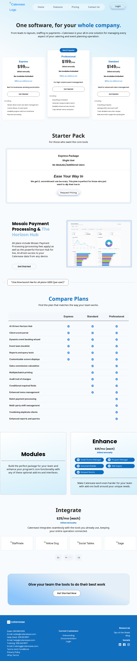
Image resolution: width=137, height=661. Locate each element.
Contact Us (94, 7)
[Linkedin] (120, 644)
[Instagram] (128, 644)
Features (58, 7)
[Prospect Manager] (109, 459)
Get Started (23, 94)
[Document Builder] (78, 466)
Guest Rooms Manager (91, 459)
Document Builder (88, 466)
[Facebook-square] (124, 644)
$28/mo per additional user (23, 81)
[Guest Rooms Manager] (78, 459)
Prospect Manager (120, 459)
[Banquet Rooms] (78, 472)
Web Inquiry (117, 466)
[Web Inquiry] (109, 466)
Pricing (75, 7)
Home (41, 7)
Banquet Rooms (88, 472)
